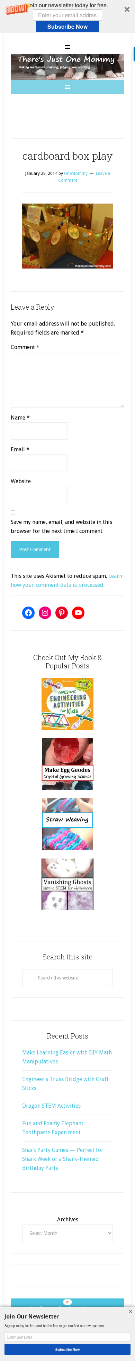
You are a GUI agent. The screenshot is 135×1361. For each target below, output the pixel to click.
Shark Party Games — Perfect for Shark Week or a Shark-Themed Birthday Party (63, 1159)
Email (20, 449)
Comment (25, 347)
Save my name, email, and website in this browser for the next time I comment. (61, 526)
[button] (67, 16)
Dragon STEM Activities (51, 1105)
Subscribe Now (67, 26)
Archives (67, 1219)
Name (20, 417)
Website (21, 481)
